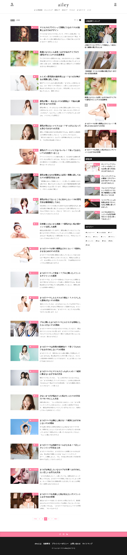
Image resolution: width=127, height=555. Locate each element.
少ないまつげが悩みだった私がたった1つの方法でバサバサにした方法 (60, 397)
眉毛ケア (57, 10)
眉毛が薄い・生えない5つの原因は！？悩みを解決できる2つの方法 (60, 102)
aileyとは (38, 544)
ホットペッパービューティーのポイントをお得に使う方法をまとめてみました (108, 167)
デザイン (35, 27)
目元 (105, 241)
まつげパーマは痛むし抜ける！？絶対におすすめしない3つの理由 (60, 421)
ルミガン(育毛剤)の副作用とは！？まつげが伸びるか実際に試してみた (60, 77)
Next (55, 519)
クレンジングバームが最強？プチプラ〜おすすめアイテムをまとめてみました (108, 179)
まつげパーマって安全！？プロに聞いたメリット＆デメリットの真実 (60, 274)
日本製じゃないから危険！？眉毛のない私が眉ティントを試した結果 (60, 225)
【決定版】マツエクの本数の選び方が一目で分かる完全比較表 (100, 72)
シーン (104, 236)
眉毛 (36, 51)
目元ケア (64, 10)
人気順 (18, 20)
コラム (35, 494)
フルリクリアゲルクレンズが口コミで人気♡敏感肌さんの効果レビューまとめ (108, 191)
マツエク (72, 10)
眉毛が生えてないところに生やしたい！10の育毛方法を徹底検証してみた (60, 200)
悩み (36, 395)
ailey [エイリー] (69, 548)
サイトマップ (87, 544)
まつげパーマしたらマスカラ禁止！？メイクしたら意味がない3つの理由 (60, 298)
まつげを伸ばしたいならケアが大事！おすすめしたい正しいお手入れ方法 (60, 470)
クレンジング (48, 10)
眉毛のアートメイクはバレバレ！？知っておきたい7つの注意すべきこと (60, 151)
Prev (35, 519)
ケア (36, 76)
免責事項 (46, 544)
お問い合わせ (75, 544)
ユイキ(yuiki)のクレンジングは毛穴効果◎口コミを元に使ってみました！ (108, 215)
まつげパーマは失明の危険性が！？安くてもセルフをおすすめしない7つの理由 (60, 348)
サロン (97, 164)
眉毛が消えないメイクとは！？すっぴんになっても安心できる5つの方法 (60, 127)
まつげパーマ (81, 10)
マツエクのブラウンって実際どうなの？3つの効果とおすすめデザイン (60, 28)
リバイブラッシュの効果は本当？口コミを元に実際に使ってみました (108, 203)
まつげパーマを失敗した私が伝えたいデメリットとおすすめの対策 (60, 495)
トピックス (90, 241)
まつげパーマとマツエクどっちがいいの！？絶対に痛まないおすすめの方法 (60, 372)
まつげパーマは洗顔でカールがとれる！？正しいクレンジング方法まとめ (60, 446)
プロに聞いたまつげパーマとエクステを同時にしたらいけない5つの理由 (60, 323)
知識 (88, 245)
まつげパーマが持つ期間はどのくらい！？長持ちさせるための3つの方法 (60, 249)
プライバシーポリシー (60, 544)
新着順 (13, 20)
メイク (89, 10)
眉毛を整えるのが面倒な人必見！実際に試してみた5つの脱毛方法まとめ (60, 176)
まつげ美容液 (38, 10)
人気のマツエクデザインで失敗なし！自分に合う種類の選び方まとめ (100, 46)
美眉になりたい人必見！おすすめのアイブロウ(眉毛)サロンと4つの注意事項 (59, 53)
